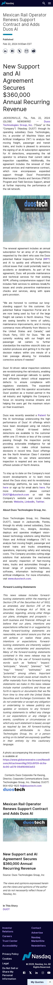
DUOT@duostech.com (16, 494)
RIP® (46, 259)
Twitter (40, 501)
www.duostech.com (19, 578)
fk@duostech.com (31, 785)
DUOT (6, 909)
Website (18, 501)
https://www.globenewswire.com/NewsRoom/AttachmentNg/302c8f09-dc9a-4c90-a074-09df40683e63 (26, 763)
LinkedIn (29, 501)
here (5, 487)
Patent (42, 415)
